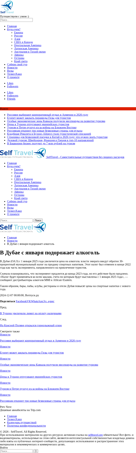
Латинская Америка (26, 48)
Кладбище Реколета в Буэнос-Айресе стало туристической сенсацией (49, 133)
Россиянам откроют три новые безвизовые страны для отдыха (44, 130)
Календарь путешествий (21, 422)
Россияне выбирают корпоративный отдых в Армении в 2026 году (47, 114)
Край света (20, 61)
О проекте (13, 77)
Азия (17, 38)
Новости (12, 67)
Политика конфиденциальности (26, 425)
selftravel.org (95, 434)
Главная (12, 26)
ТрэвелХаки (14, 73)
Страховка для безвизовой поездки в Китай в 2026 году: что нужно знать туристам (57, 137)
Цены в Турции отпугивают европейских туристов (38, 124)
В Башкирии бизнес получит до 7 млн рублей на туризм (41, 143)
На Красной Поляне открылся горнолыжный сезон (31, 325)
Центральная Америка (27, 45)
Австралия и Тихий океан (30, 51)
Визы (10, 70)
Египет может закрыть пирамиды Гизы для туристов (39, 117)
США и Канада (23, 42)
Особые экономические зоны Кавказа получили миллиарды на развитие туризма (56, 121)
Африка (19, 54)
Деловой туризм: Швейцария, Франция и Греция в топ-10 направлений (50, 140)
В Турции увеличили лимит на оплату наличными (30, 313)
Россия (18, 35)
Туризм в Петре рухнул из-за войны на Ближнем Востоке (41, 127)
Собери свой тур (17, 64)
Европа (18, 32)
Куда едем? (13, 29)
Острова (19, 58)
